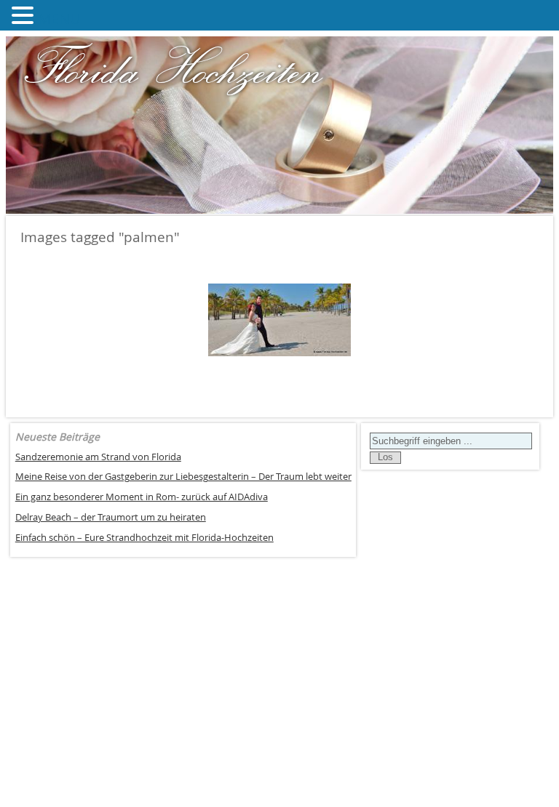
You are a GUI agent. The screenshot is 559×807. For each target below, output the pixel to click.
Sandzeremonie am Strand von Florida (98, 457)
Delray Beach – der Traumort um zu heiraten (110, 517)
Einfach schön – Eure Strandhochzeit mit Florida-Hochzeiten (144, 537)
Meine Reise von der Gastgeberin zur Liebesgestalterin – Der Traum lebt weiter (183, 476)
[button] (25, 15)
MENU (59, 18)
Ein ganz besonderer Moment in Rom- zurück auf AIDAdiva (141, 497)
